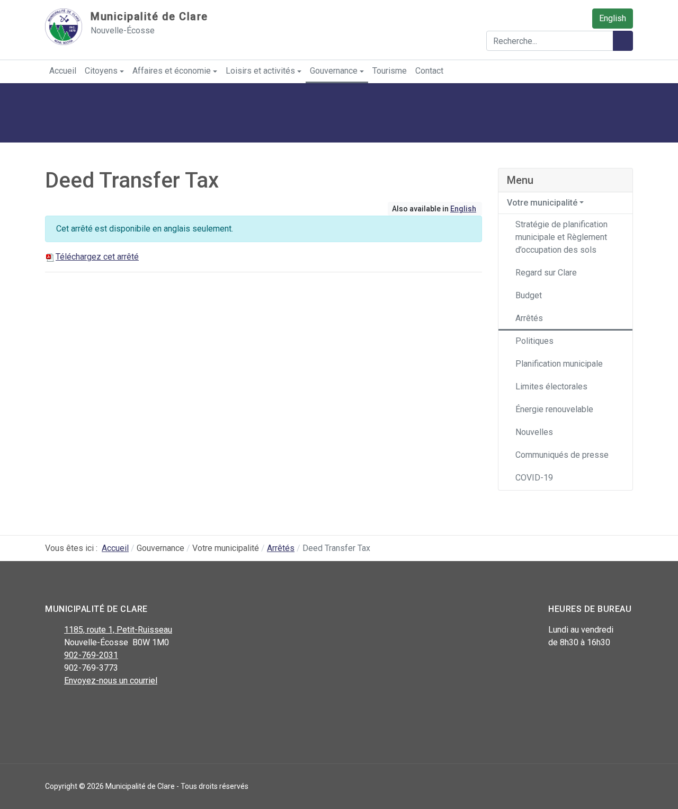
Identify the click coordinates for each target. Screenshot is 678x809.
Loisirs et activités (260, 71)
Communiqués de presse (562, 455)
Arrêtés (529, 318)
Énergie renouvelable (554, 409)
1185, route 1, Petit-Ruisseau (118, 630)
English (612, 18)
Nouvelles (534, 432)
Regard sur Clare (546, 273)
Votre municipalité (542, 203)
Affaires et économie (171, 71)
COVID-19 (534, 478)
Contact (429, 71)
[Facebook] (51, 708)
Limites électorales (551, 386)
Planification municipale (559, 364)
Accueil (62, 71)
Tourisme (389, 71)
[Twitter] (75, 708)
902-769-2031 (91, 655)
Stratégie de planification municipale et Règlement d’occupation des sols (561, 237)
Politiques (534, 341)
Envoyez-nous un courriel (110, 680)
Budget (528, 295)
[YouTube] (99, 708)
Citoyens (101, 71)
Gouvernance (334, 71)
